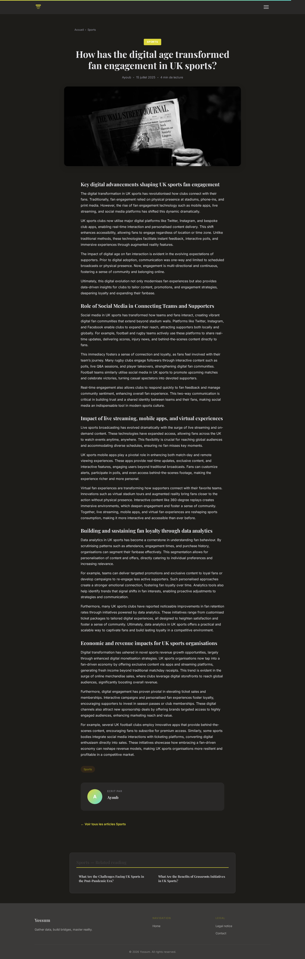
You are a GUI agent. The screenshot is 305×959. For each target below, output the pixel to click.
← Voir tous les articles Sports (103, 824)
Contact (221, 933)
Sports (92, 29)
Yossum (42, 920)
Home (156, 926)
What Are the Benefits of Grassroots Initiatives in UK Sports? (191, 878)
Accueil (79, 29)
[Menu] (266, 7)
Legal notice (224, 926)
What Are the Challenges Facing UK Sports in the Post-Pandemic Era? (111, 878)
